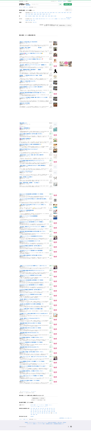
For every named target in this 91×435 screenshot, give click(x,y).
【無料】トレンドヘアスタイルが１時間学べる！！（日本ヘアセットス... (33, 265)
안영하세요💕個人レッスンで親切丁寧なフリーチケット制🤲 (31, 53)
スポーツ (52, 18)
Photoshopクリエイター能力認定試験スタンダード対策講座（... (32, 221)
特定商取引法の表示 (49, 423)
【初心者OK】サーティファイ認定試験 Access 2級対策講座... (31, 250)
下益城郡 (43, 14)
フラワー (46, 18)
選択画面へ (32, 416)
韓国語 (26, 54)
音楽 (44, 18)
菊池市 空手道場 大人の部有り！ (26, 176)
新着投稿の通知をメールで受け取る (65, 25)
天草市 (68, 12)
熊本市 (35, 12)
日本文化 (68, 18)
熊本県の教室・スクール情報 (25, 10)
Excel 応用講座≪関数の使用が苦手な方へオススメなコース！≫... (32, 160)
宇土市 (56, 12)
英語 (33, 18)
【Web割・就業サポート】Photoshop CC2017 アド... (30, 299)
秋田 (43, 408)
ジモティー (20, 7)
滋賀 (44, 411)
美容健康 (56, 18)
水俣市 (45, 12)
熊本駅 (26, 145)
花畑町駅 (27, 205)
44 (31, 391)
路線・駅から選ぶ (68, 17)
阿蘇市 (65, 12)
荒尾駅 (26, 129)
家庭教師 (27, 166)
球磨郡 (40, 14)
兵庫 (40, 411)
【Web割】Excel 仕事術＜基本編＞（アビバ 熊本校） (30, 380)
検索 (60, 4)
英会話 (26, 150)
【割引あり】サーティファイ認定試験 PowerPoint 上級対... (31, 275)
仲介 (35, 22)
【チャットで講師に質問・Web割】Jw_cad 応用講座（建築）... (32, 308)
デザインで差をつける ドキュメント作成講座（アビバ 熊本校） (32, 375)
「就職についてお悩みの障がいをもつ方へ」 (28, 81)
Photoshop (27, 300)
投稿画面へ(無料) (68, 4)
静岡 (35, 411)
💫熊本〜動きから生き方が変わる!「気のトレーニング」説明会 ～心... (33, 204)
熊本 (22, 48)
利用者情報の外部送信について (59, 423)
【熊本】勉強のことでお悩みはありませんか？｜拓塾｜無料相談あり (33, 165)
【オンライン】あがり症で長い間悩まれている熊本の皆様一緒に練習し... (33, 198)
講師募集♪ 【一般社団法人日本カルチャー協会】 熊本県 (31, 75)
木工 (29, 104)
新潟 (49, 408)
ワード (26, 232)
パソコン (59, 18)
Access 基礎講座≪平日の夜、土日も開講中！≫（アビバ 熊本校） (32, 361)
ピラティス (46, 406)
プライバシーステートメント (42, 422)
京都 (42, 411)
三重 (33, 411)
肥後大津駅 (27, 104)
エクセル (27, 256)
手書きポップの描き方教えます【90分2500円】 (29, 41)
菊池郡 (38, 14)
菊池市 (54, 12)
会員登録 (69, 1)
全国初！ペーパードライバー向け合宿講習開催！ (29, 216)
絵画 (62, 18)
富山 (52, 408)
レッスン (21, 55)
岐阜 (31, 411)
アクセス (27, 324)
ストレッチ (41, 406)
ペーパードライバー (22, 218)
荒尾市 (43, 12)
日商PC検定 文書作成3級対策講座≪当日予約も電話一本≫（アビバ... (33, 92)
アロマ (30, 314)
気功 (29, 205)
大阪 (38, 411)
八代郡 (49, 14)
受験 (39, 18)
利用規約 (26, 422)
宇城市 (62, 12)
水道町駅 (27, 82)
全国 (31, 408)
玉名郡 (46, 14)
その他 (34, 20)
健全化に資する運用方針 (52, 422)
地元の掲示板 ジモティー (54, 1)
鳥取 (52, 411)
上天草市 (59, 12)
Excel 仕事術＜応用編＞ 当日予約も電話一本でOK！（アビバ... (31, 351)
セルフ (20, 83)
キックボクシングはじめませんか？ (26, 171)
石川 (54, 408)
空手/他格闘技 (30, 172)
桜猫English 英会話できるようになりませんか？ (29, 149)
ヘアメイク (27, 237)
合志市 (70, 12)
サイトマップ (29, 423)
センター (21, 125)
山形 (45, 408)
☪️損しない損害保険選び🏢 (25, 128)
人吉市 (40, 12)
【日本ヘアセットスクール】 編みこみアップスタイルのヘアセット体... (33, 356)
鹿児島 (34, 414)
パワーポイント (28, 276)
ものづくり (65, 18)
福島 (47, 408)
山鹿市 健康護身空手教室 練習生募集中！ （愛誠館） (30, 69)
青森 (36, 408)
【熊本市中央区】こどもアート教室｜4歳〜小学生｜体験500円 (31, 154)
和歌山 (49, 411)
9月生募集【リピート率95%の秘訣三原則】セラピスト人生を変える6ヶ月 (34, 313)
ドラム (29, 145)
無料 (20, 167)
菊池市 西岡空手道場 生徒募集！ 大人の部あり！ (30, 182)
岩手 (38, 408)
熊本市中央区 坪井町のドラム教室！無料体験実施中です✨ (31, 144)
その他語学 (36, 18)
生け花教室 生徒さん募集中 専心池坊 (30, 47)
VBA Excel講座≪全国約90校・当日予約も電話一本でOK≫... (31, 133)
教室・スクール (26, 7)
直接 (33, 22)
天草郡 (26, 14)
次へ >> (34, 391)
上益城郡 (35, 14)
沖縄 (36, 414)
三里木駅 (27, 172)
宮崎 (31, 414)
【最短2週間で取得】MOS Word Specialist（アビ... (29, 332)
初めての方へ (60, 1)
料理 (41, 18)
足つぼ (29, 211)
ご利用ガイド (35, 423)
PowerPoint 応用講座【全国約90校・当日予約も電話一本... (31, 245)
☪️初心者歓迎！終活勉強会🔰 (25, 138)
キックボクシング (22, 173)
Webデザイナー (28, 195)
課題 (20, 99)
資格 (31, 20)
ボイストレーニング (33, 406)
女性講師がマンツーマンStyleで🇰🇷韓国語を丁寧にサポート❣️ (31, 59)
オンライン (21, 77)
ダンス (50, 18)
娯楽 (29, 20)
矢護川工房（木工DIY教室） (25, 103)
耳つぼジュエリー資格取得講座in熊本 (27, 210)
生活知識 (26, 20)
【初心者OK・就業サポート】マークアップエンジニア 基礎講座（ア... (33, 64)
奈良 (47, 411)
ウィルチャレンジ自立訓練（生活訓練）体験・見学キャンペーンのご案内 (33, 97)
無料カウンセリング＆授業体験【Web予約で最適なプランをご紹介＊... (33, 366)
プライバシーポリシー (32, 422)
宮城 (40, 408)
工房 (20, 105)
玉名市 (48, 12)
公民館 (38, 406)
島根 (54, 411)
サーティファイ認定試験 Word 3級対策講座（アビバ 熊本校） (31, 342)
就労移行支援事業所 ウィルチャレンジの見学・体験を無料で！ (31, 86)
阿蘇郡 (32, 14)
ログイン (64, 1)
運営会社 (64, 422)
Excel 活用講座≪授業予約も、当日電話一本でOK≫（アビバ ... (31, 337)
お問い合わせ (60, 422)
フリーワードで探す (41, 423)
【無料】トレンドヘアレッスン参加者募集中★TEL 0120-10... (31, 236)
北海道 (34, 408)
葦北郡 (29, 14)
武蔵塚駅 (27, 211)
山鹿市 (51, 12)
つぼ (20, 212)
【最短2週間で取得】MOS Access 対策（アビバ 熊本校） (31, 323)
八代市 (37, 12)
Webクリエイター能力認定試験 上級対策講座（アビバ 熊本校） (32, 280)
